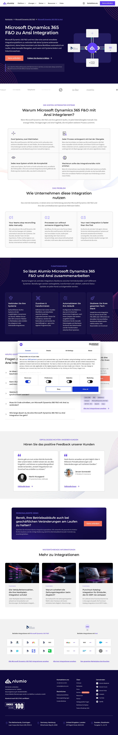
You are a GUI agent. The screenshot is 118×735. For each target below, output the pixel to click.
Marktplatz (79, 686)
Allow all (85, 389)
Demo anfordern (14, 58)
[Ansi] (87, 627)
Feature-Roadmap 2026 (82, 708)
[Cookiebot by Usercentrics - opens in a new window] (90, 344)
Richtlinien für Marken (82, 705)
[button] (22, 3)
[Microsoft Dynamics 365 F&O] (30, 627)
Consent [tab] (28, 350)
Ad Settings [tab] (69, 350)
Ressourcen (79, 696)
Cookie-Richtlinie (61, 701)
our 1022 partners (31, 359)
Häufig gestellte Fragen (82, 702)
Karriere (82, 692)
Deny (58, 389)
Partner (78, 699)
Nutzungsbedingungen (63, 698)
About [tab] (90, 350)
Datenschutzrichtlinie (62, 695)
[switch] (48, 381)
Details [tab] (48, 350)
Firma (78, 689)
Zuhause (78, 683)
